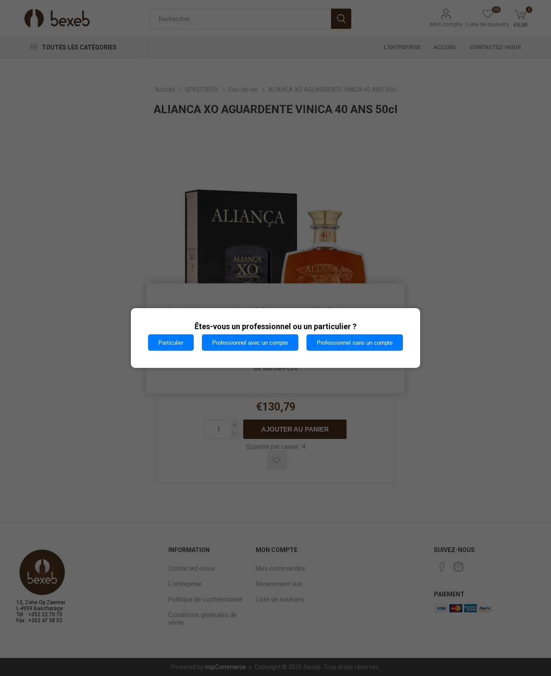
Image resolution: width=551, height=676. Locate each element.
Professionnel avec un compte (250, 343)
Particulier (170, 343)
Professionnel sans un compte (355, 343)
